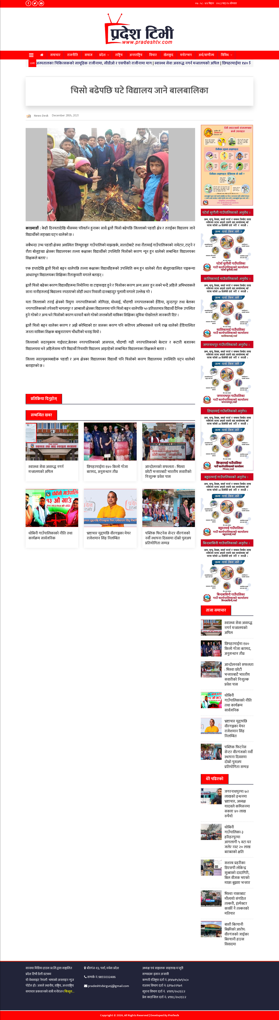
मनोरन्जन (186, 55)
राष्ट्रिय (119, 55)
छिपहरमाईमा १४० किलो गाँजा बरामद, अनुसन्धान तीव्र (232, 63)
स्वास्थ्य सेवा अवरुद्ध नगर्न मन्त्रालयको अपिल (159, 63)
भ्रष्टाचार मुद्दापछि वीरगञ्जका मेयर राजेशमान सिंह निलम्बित (109, 535)
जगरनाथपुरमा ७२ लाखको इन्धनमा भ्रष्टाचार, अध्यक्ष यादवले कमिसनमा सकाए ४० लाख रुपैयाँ (237, 803)
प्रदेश (102, 55)
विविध (225, 55)
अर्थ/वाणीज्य (206, 55)
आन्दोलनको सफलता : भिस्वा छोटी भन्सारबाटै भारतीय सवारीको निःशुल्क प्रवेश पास (168, 472)
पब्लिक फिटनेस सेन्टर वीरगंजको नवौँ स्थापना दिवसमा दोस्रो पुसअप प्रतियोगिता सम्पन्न (168, 538)
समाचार (55, 55)
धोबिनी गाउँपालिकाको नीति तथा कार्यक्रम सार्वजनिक (50, 535)
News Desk (41, 115)
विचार (153, 55)
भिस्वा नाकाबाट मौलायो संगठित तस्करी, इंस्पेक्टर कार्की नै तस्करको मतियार (237, 903)
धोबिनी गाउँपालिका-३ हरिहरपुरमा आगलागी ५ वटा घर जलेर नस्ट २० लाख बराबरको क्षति (238, 839)
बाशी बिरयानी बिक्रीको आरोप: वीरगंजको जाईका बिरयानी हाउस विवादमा (237, 934)
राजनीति (72, 55)
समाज (88, 55)
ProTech (173, 1015)
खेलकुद (168, 55)
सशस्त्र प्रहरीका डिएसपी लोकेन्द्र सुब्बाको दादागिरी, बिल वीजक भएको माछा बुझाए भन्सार (237, 873)
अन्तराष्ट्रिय (135, 55)
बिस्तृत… (69, 991)
